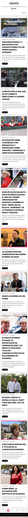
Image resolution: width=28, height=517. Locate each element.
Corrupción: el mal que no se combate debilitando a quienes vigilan (14, 95)
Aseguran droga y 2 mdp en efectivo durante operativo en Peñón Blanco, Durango (13, 47)
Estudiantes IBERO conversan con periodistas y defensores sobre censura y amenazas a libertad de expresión (13, 146)
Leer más (5, 63)
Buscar (23, 12)
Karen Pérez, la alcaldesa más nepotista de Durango (13, 491)
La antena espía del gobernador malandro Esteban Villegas (14, 254)
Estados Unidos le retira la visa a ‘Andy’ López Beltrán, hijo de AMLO (13, 401)
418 (17, 510)
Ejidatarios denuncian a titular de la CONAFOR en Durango (14, 447)
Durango (13, 39)
